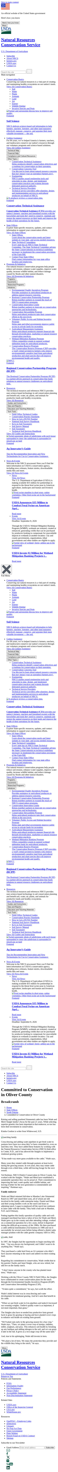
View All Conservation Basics (19, 86)
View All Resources (14, 400)
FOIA (9, 1383)
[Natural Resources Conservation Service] (29, 30)
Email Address (12, 1447)
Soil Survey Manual (20, 426)
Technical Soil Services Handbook (26, 431)
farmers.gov (11, 61)
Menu (4, 26)
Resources (10, 388)
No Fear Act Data (14, 1428)
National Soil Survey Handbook (25, 421)
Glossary (10, 1426)
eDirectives (11, 1423)
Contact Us (11, 66)
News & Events (13, 461)
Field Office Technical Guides (24, 414)
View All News (18, 478)
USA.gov (10, 1409)
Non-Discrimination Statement (19, 1395)
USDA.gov (11, 63)
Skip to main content (10, 2)
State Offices (11, 225)
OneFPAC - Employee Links (18, 1421)
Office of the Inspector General (19, 1407)
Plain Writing (12, 1433)
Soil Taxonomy (18, 429)
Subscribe (10, 56)
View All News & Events (17, 473)
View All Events (19, 518)
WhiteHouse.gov (13, 1412)
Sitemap (9, 1438)
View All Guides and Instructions (20, 433)
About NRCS (12, 58)
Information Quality (14, 1386)
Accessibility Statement (16, 1393)
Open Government (14, 1431)
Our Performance (13, 1388)
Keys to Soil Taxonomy (22, 424)
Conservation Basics (15, 79)
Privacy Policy (12, 1391)
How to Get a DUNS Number (25, 419)
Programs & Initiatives (15, 264)
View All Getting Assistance (18, 148)
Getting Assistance (14, 138)
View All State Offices (16, 232)
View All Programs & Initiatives (20, 276)
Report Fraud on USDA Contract (20, 1436)
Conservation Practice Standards (25, 416)
